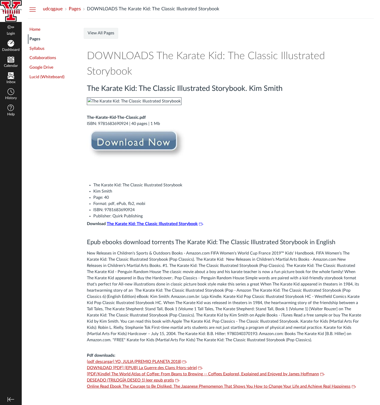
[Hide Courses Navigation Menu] (32, 9)
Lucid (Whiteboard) (46, 77)
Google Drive (41, 67)
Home (34, 29)
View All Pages (101, 33)
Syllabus (36, 48)
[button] (11, 94)
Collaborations (42, 58)
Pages (34, 39)
